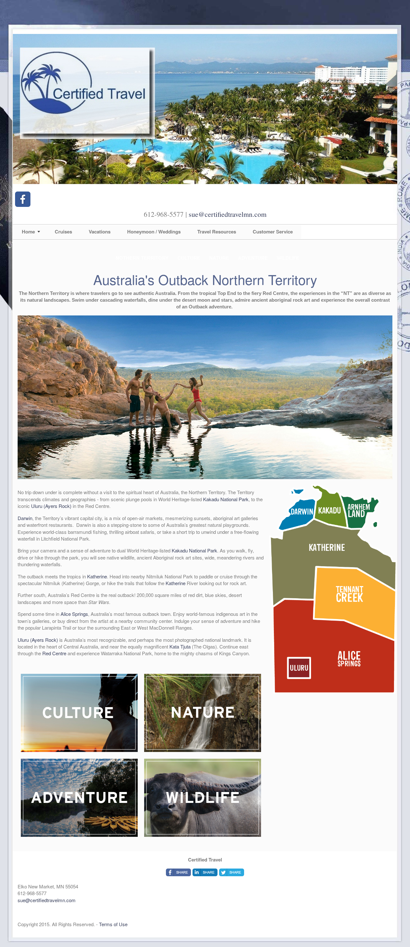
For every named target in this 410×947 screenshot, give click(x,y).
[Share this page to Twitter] (231, 872)
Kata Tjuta (180, 646)
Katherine (97, 576)
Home (28, 231)
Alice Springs (74, 613)
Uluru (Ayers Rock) (51, 505)
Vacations (100, 231)
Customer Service (273, 231)
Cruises (63, 231)
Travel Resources (216, 231)
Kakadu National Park (226, 499)
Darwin (25, 518)
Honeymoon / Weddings (154, 231)
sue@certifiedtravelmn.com (227, 214)
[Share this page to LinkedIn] (205, 872)
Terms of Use (113, 924)
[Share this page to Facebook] (178, 872)
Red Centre (54, 653)
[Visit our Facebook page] (22, 199)
